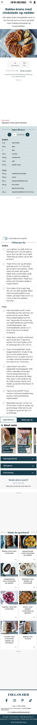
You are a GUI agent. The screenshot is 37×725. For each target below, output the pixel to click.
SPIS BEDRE (18, 2)
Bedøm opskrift (25, 71)
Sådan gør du (27, 420)
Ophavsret (4, 719)
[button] (8, 441)
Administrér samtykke (29, 719)
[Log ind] (34, 2)
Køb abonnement (26, 717)
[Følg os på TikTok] (30, 700)
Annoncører (14, 717)
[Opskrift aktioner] (16, 560)
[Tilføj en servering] (27, 134)
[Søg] (30, 2)
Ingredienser (8, 420)
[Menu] (4, 2)
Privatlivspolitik (14, 719)
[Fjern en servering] (9, 134)
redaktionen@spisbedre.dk (20, 712)
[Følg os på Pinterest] (22, 700)
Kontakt (6, 717)
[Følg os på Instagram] (15, 700)
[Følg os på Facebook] (7, 700)
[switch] (5, 238)
